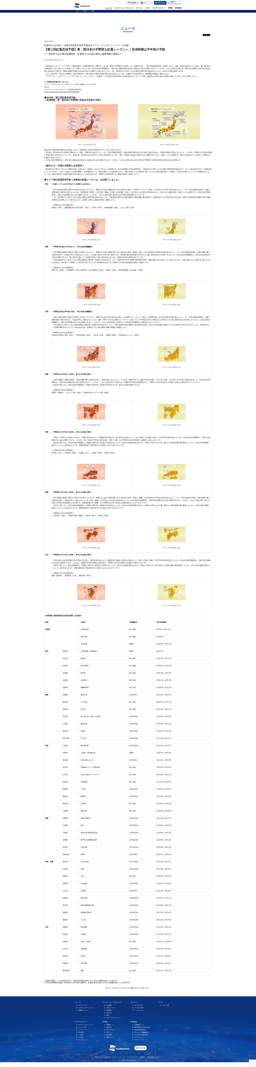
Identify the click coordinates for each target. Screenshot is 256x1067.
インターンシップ (139, 1037)
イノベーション (139, 1010)
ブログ (147, 8)
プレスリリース (83, 1005)
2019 (92, 11)
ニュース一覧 (82, 1027)
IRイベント (109, 1032)
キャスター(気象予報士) (141, 1035)
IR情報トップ (110, 1025)
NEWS (85, 11)
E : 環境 (80, 1035)
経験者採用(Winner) (140, 1029)
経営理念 (109, 1010)
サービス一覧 (138, 1005)
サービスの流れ (139, 1007)
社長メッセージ (111, 1007)
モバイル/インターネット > (54, 60)
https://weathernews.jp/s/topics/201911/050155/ (62, 92)
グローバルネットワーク (113, 1017)
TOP (77, 11)
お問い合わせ (161, 3)
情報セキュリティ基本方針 (102, 1057)
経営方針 (109, 1027)
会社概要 (109, 1005)
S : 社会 (80, 1037)
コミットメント (83, 1029)
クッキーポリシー (132, 1057)
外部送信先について (152, 1057)
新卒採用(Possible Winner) (142, 1027)
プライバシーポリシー (140, 1039)
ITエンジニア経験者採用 (141, 1032)
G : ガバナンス (82, 1039)
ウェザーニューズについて (124, 8)
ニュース (109, 8)
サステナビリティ (158, 8)
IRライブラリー (111, 1029)
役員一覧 (109, 1013)
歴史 (107, 1015)
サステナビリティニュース (86, 1007)
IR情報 (170, 8)
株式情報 (109, 1035)
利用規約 (142, 1057)
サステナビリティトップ (85, 1025)
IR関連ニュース (83, 1010)
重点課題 (81, 1032)
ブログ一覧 (165, 1005)
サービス (139, 8)
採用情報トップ (139, 1025)
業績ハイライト (111, 1037)
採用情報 (178, 8)
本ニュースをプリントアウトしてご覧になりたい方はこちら (127, 988)
